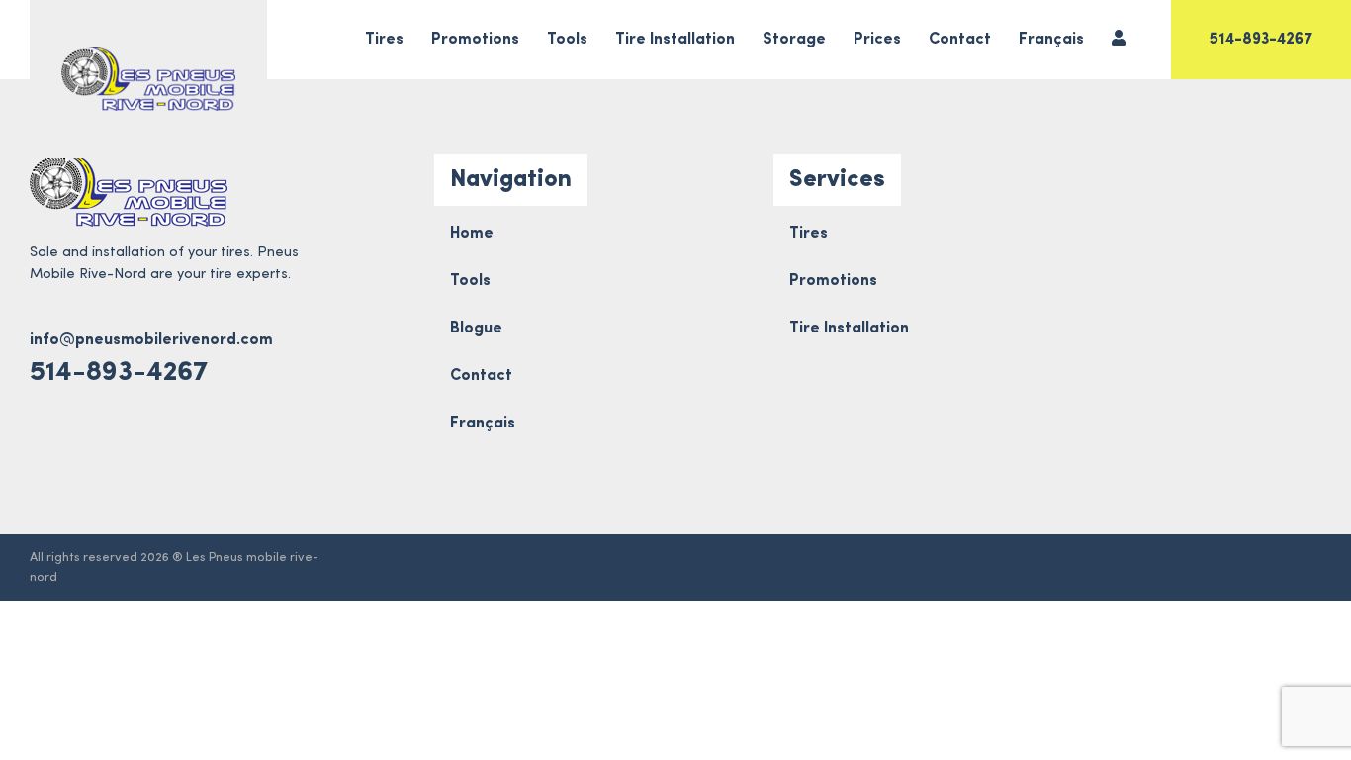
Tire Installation (675, 40)
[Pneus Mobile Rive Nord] (148, 79)
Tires (384, 40)
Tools (567, 40)
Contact (960, 40)
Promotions (475, 40)
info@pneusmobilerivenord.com (151, 340)
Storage (794, 40)
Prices (877, 40)
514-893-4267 (1261, 40)
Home (472, 233)
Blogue (476, 328)
